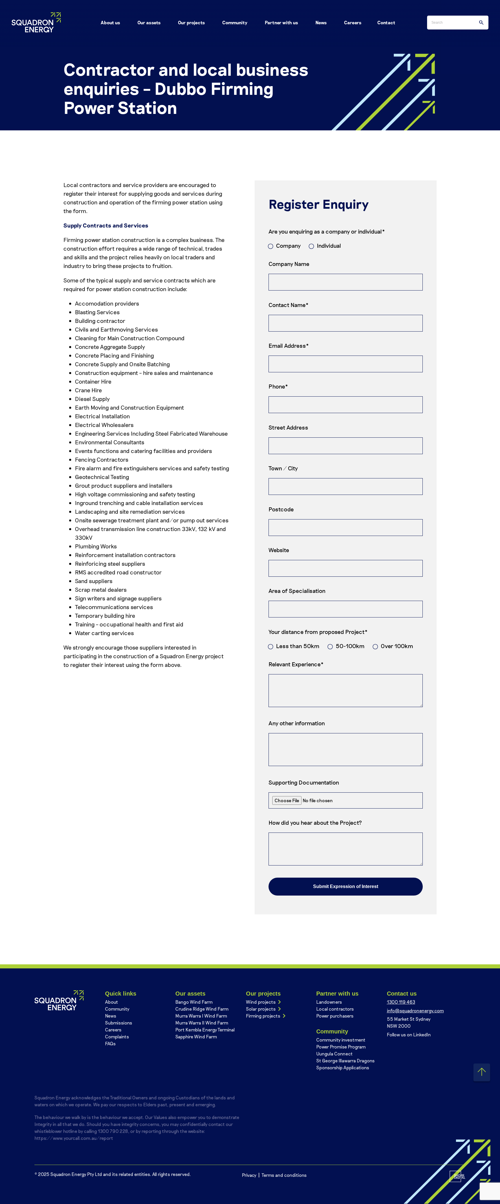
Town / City (283, 468)
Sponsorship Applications (342, 1067)
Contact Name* (289, 304)
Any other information (297, 723)
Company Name (289, 263)
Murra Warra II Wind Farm (201, 1022)
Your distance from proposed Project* (318, 631)
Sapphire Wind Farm (196, 1036)
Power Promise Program (341, 1046)
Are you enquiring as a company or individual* (327, 231)
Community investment (340, 1039)
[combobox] (457, 22)
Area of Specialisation (297, 590)
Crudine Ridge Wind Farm (202, 1008)
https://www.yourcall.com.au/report (73, 1138)
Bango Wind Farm (194, 1002)
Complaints (117, 1036)
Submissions (118, 1022)
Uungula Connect (334, 1053)
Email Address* (289, 345)
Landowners (329, 1002)
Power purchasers (335, 1015)
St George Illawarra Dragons (345, 1060)
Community (117, 1008)
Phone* (278, 386)
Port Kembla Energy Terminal (205, 1029)
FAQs (110, 1043)
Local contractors (335, 1008)
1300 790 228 (113, 1131)
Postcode (281, 509)
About (111, 1002)
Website (279, 549)
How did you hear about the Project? (315, 822)
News (110, 1015)
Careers (113, 1029)
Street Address (288, 427)
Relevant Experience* (296, 664)
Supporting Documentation (304, 782)
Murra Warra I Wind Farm (201, 1015)
